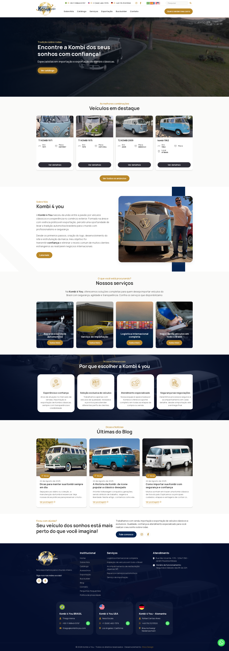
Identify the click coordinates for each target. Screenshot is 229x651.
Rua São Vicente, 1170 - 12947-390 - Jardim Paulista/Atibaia (172, 559)
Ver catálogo (47, 70)
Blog (82, 582)
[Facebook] (140, 3)
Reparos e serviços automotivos (122, 573)
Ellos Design (147, 647)
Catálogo (81, 11)
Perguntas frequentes (90, 591)
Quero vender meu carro (178, 11)
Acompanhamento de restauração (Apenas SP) (123, 567)
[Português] (148, 3)
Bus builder (121, 11)
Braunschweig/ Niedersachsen (149, 629)
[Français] (155, 3)
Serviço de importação (117, 577)
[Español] (151, 3)
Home (83, 558)
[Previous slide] (36, 394)
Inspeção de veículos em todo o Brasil (124, 562)
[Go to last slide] (36, 143)
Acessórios (85, 570)
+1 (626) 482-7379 (100, 3)
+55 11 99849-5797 (77, 3)
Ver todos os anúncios (114, 178)
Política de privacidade (90, 595)
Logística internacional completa (122, 558)
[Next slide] (192, 143)
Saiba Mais (55, 342)
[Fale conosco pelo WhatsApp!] (88, 623)
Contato (134, 11)
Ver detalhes (55, 164)
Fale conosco (126, 534)
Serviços (94, 11)
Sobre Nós (69, 11)
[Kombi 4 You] (46, 8)
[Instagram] (136, 3)
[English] (158, 3)
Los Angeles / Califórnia (112, 628)
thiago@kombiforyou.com (74, 628)
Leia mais (44, 255)
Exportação (107, 11)
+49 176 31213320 (123, 3)
